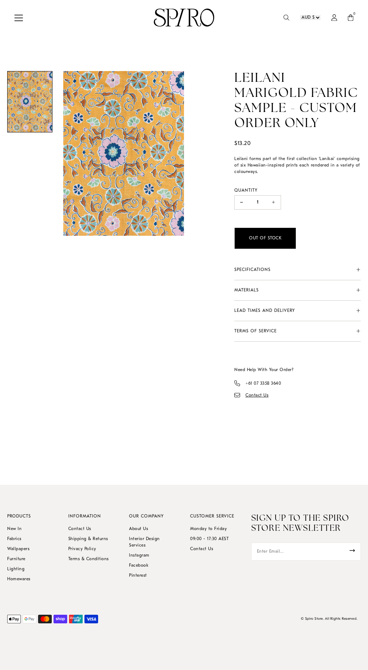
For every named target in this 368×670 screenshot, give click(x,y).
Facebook (138, 565)
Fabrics (14, 539)
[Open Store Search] (286, 17)
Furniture (16, 559)
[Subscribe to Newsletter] (352, 550)
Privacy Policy (82, 549)
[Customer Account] (334, 17)
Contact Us (79, 529)
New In (14, 529)
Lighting (15, 569)
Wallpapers (18, 549)
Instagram (139, 555)
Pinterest (138, 575)
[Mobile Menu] (20, 17)
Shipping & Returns (88, 539)
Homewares (19, 579)
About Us (138, 529)
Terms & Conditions (88, 559)
